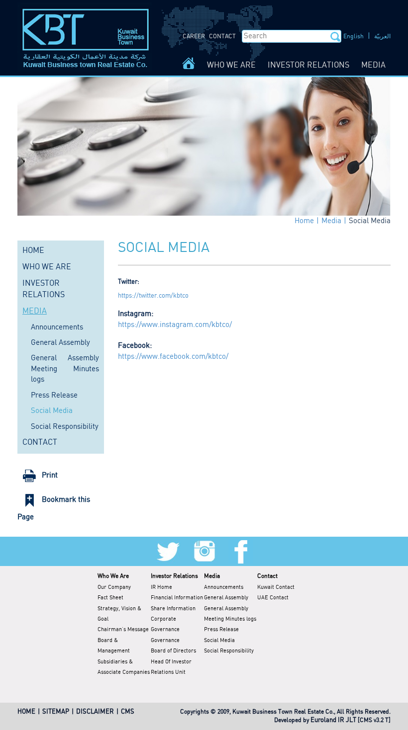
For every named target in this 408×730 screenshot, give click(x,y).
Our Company (114, 587)
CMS (127, 712)
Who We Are (113, 576)
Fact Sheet (110, 598)
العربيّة (382, 36)
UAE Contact (273, 598)
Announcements (57, 327)
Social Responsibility (65, 427)
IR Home (161, 587)
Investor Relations (174, 576)
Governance (165, 641)
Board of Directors (173, 651)
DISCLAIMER (95, 712)
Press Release (54, 396)
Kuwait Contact (276, 587)
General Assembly (60, 343)
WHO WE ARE (231, 65)
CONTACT (222, 36)
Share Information (173, 609)
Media (331, 221)
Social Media (370, 221)
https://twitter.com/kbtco (153, 296)
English (353, 36)
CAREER (194, 36)
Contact (267, 576)
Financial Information (177, 598)
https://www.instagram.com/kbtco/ (175, 325)
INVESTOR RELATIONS (308, 65)
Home (304, 221)
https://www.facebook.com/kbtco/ (173, 357)
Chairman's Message (123, 630)
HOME (33, 250)
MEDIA (373, 65)
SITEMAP (55, 712)
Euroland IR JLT (333, 720)
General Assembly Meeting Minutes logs (65, 369)
